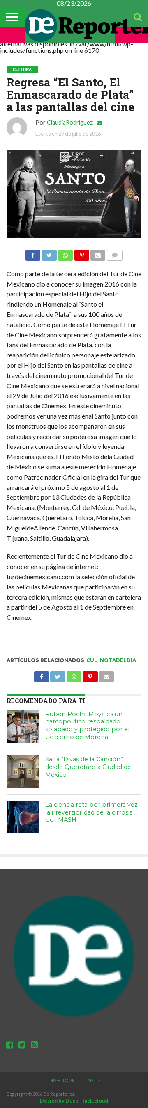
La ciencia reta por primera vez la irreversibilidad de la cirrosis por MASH (91, 812)
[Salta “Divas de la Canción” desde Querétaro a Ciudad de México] (23, 771)
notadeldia (118, 660)
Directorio (62, 1080)
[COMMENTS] (114, 253)
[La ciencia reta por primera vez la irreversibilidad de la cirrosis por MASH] (23, 817)
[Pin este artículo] (81, 253)
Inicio (93, 1080)
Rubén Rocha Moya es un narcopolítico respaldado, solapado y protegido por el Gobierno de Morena (87, 725)
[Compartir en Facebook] (32, 253)
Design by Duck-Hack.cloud (74, 1100)
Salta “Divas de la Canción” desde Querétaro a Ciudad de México (88, 766)
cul (91, 660)
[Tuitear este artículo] (49, 253)
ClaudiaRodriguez (70, 122)
